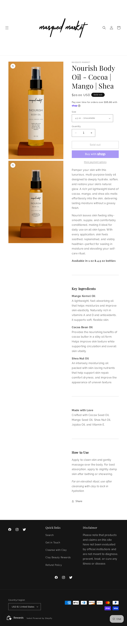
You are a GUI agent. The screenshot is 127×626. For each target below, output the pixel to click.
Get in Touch (52, 542)
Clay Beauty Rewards (58, 557)
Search (49, 535)
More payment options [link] (95, 162)
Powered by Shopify (42, 618)
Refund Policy (53, 565)
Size (74, 112)
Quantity (76, 126)
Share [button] (79, 501)
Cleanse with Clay (56, 550)
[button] (7, 27)
